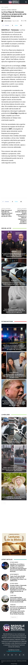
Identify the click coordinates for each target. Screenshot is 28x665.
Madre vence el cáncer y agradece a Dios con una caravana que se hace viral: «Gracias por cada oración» (14, 469)
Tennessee (14, 9)
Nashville (6, 7)
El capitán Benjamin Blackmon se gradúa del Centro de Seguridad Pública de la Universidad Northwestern (14, 255)
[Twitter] (23, 654)
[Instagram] (8, 654)
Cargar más (13, 617)
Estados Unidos (14, 343)
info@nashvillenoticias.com (14, 651)
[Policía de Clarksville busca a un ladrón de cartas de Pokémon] (14, 431)
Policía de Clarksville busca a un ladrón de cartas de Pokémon (14, 442)
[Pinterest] (16, 654)
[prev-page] (2, 317)
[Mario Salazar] (2, 21)
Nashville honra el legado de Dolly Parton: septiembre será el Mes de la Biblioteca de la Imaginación (14, 310)
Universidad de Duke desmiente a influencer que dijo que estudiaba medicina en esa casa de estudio (18, 600)
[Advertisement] (14, 181)
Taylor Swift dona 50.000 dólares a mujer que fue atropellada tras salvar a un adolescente (14, 376)
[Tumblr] (19, 654)
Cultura (14, 495)
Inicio (2, 7)
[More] (21, 25)
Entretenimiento (13, 372)
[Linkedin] (12, 654)
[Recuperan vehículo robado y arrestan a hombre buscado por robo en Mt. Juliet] (14, 272)
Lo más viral (14, 465)
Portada (9, 9)
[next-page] (5, 317)
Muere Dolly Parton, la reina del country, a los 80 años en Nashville (14, 497)
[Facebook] (4, 654)
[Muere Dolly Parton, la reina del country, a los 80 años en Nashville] (14, 486)
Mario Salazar (8, 20)
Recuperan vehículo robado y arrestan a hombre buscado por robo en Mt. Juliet (14, 283)
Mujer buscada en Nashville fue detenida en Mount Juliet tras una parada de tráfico (6, 213)
